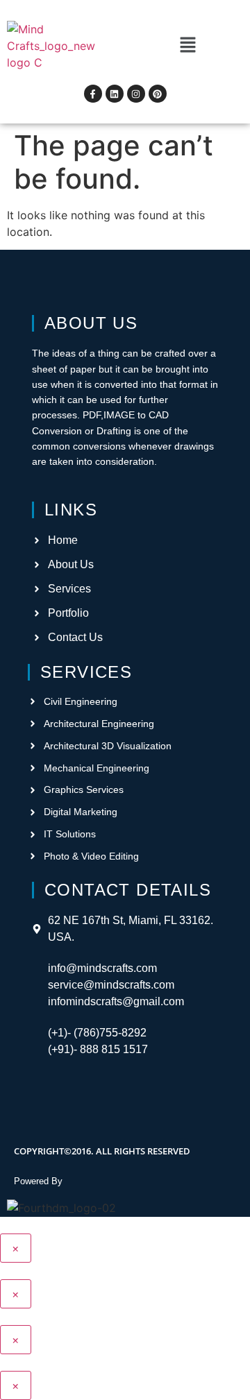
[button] (187, 45)
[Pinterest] (158, 94)
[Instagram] (136, 94)
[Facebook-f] (93, 94)
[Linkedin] (115, 94)
